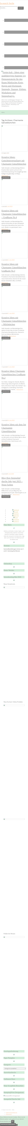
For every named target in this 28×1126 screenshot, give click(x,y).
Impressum (9, 1114)
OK (12, 1121)
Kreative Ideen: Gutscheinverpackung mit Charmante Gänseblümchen (13, 160)
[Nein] (17, 1125)
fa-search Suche (7, 3)
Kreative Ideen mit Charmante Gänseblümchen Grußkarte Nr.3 (13, 267)
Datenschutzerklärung (11, 1112)
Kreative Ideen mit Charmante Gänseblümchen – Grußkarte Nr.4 (13, 214)
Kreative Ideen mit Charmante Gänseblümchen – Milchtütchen (13, 321)
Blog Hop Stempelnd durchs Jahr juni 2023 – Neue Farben (12, 481)
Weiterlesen (4, 175)
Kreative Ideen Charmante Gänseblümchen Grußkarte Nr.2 (13, 374)
